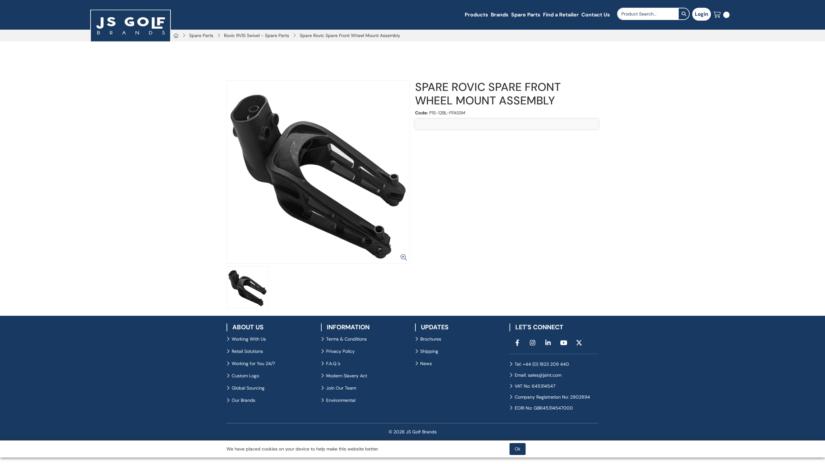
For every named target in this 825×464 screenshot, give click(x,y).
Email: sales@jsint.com (538, 375)
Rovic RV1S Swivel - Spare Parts (256, 35)
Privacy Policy (340, 351)
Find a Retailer (561, 14)
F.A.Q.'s (333, 363)
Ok (517, 449)
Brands (500, 14)
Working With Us (249, 339)
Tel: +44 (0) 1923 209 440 (542, 364)
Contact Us (595, 14)
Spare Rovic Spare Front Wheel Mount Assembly (350, 35)
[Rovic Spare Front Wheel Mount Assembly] (318, 172)
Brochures (430, 339)
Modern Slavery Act (346, 376)
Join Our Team (341, 388)
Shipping (429, 351)
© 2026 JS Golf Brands (413, 432)
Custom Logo (245, 376)
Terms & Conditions (346, 339)
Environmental (340, 400)
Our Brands (243, 400)
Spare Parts (525, 14)
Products (476, 14)
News (426, 363)
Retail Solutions (247, 351)
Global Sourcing (248, 388)
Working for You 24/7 (253, 363)
